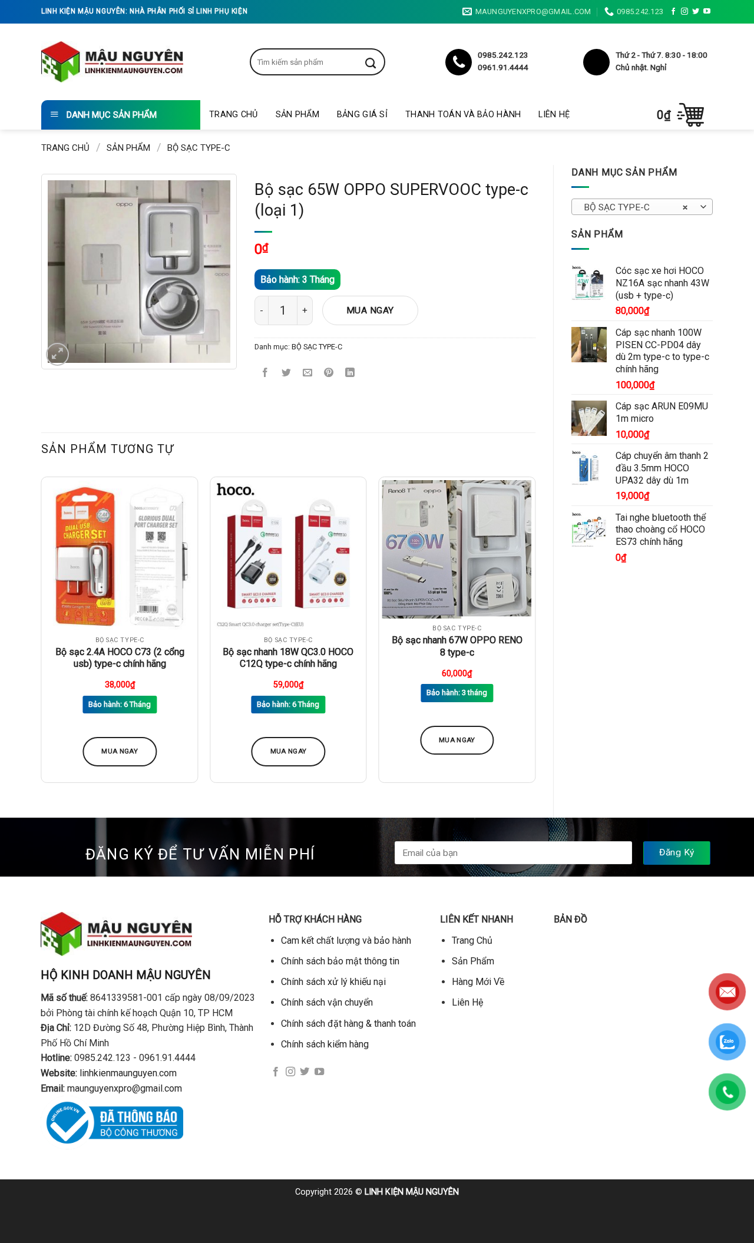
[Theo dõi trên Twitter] (695, 12)
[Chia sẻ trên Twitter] (286, 374)
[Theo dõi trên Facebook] (673, 12)
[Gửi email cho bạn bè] (308, 374)
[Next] (535, 634)
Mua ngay (370, 310)
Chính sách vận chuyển (327, 1002)
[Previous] (42, 634)
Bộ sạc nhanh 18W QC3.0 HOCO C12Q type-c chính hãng (288, 658)
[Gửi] (379, 62)
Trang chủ (65, 148)
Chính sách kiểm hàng (325, 1044)
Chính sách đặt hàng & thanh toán (348, 1023)
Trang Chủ (233, 115)
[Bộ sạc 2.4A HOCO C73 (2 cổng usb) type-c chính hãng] (120, 555)
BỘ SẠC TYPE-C (198, 148)
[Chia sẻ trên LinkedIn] (350, 374)
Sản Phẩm (297, 115)
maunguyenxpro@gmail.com (124, 1088)
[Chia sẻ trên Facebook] (265, 374)
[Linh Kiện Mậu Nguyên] (112, 61)
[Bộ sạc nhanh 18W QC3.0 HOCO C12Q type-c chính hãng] (288, 555)
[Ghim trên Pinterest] (329, 374)
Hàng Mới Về (478, 981)
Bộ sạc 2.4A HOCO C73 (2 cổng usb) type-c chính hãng (119, 658)
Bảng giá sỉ (362, 115)
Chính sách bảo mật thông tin (340, 961)
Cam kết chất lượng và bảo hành (346, 940)
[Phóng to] (57, 354)
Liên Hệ (554, 115)
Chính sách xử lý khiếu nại (333, 981)
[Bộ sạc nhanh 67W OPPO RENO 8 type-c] (457, 549)
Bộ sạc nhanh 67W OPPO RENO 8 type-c (457, 646)
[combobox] (642, 207)
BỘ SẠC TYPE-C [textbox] (636, 207)
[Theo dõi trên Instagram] (684, 12)
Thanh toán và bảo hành (463, 115)
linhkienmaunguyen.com (128, 1073)
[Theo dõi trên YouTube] (706, 12)
